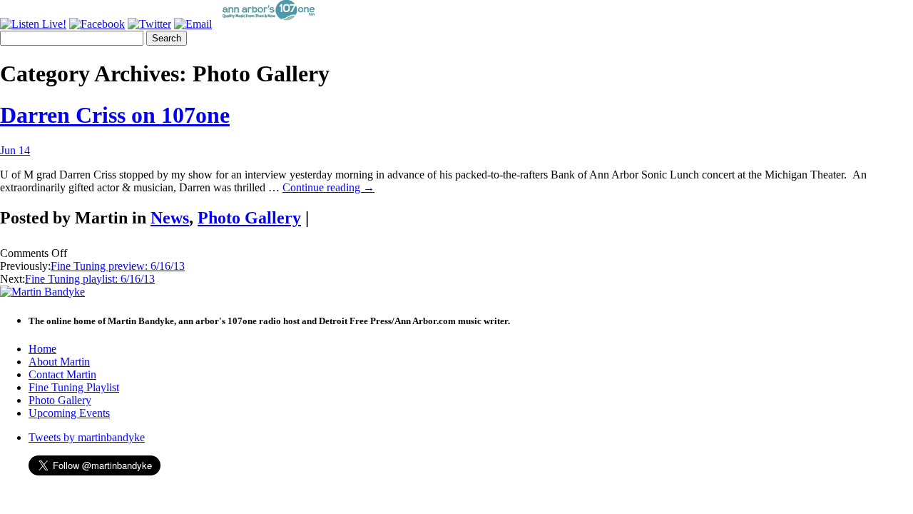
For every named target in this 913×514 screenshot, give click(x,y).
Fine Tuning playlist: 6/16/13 (90, 279)
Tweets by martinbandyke (87, 437)
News (170, 217)
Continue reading (328, 187)
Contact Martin (62, 374)
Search (166, 38)
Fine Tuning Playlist (74, 387)
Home (42, 349)
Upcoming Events (69, 413)
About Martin (59, 362)
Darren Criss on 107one (115, 115)
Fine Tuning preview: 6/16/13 (118, 266)
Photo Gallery (249, 217)
